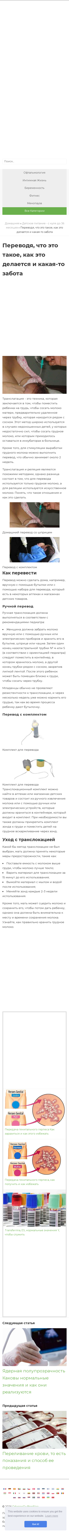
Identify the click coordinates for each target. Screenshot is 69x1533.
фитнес (34, 195)
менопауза (34, 203)
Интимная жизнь (34, 180)
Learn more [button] (51, 1515)
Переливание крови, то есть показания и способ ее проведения (34, 1460)
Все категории (35, 210)
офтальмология (34, 172)
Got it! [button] (35, 1524)
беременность (34, 187)
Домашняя (12, 223)
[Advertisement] (34, 42)
